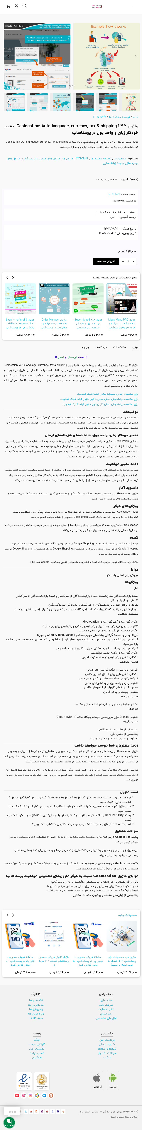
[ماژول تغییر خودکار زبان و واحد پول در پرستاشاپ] (106, 56)
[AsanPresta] (97, 6)
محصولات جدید (127, 915)
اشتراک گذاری (128, 179)
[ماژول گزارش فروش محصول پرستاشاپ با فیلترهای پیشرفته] (54, 936)
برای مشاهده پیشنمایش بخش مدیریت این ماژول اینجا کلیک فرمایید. (99, 399)
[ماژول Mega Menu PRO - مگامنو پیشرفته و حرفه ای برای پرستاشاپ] (122, 298)
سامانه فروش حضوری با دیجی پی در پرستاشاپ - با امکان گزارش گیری (88, 961)
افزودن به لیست (106, 179)
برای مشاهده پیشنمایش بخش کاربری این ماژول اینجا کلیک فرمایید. (100, 404)
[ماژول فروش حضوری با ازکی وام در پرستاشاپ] (20, 936)
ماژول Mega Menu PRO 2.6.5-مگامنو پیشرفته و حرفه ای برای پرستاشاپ (121, 323)
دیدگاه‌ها (101, 347)
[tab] (129, 179)
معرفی (136, 347)
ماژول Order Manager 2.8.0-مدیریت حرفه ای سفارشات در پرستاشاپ (54, 323)
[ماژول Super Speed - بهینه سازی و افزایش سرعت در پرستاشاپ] (88, 298)
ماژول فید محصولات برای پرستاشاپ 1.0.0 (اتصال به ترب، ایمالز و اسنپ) (122, 961)
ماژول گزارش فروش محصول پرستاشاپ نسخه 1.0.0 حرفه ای (54, 961)
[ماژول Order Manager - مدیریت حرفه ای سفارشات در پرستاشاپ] (54, 298)
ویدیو (85, 347)
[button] (16, 6)
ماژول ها (67, 159)
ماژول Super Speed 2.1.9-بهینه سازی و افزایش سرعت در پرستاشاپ (88, 323)
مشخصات (119, 347)
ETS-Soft (81, 159)
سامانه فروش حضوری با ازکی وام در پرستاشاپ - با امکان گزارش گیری (20, 961)
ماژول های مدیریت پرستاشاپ (41, 159)
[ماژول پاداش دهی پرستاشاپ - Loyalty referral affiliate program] (20, 298)
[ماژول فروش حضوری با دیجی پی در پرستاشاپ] (88, 936)
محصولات (120, 159)
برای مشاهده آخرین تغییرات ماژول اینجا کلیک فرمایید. (107, 394)
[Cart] (8, 6)
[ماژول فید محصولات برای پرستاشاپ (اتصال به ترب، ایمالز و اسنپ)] (122, 936)
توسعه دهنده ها (101, 159)
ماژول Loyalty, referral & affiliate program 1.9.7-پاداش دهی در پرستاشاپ (20, 323)
